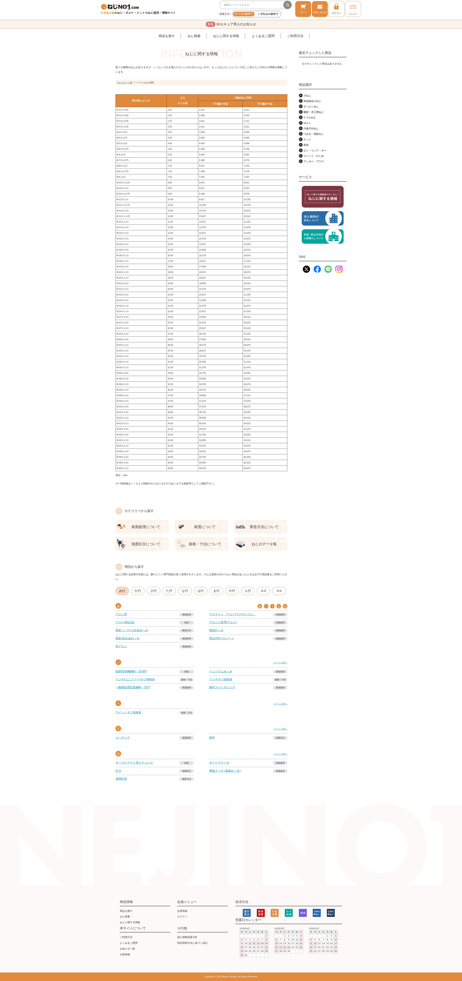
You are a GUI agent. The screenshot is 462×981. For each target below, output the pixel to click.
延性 (212, 737)
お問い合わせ (320, 12)
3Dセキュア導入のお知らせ (231, 24)
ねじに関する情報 (226, 36)
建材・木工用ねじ (314, 112)
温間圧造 (121, 778)
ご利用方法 (295, 36)
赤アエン (121, 646)
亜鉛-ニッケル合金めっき (132, 630)
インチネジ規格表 (220, 679)
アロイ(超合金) (125, 622)
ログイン (336, 13)
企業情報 (125, 954)
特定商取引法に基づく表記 (192, 942)
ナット (307, 139)
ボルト (307, 123)
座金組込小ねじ (312, 101)
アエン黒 (121, 614)
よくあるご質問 (263, 36)
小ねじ (307, 95)
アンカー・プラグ (314, 161)
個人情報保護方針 (187, 937)
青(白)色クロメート (221, 638)
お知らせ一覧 (127, 948)
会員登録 (182, 910)
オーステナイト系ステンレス (134, 762)
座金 (306, 144)
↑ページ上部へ (280, 662)
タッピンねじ (311, 106)
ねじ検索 (194, 36)
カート (303, 12)
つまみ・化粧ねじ (314, 133)
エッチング (123, 737)
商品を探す (167, 36)
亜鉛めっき (216, 630)
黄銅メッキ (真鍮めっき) (225, 770)
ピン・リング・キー (315, 150)
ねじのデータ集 (124, 82)
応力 (118, 770)
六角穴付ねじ (311, 128)
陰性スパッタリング (222, 687)
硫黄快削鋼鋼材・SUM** (131, 671)
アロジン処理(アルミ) (223, 622)
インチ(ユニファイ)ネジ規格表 (135, 679)
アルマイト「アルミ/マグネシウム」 (232, 614)
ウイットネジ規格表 (128, 712)
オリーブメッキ (219, 762)
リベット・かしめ (314, 155)
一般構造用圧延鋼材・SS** (133, 687)
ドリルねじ (310, 117)
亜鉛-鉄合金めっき (128, 638)
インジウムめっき (220, 671)
